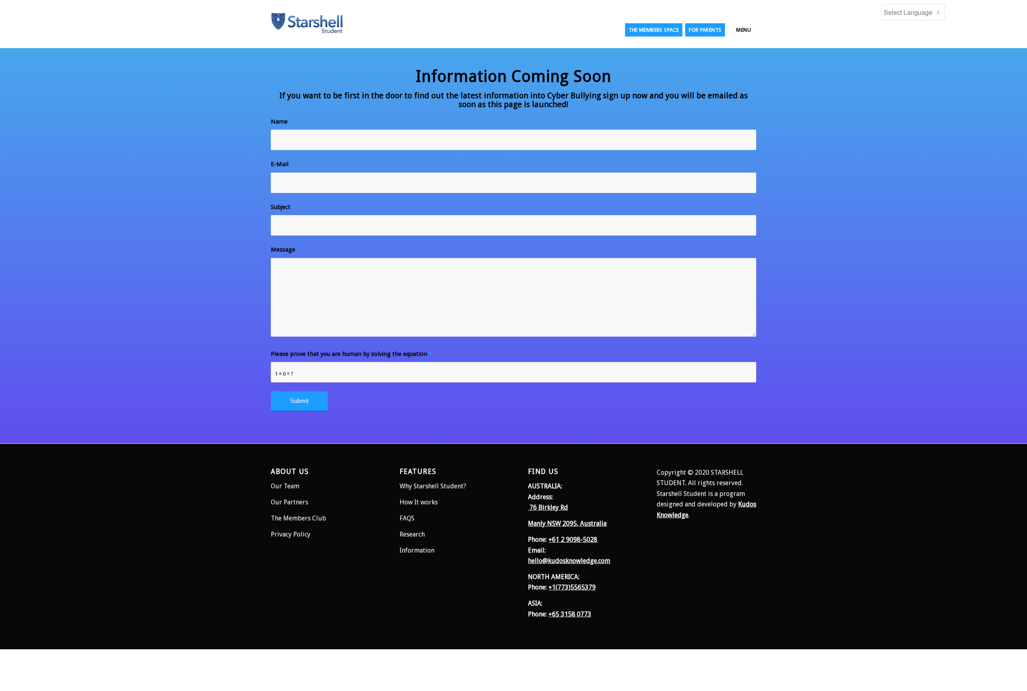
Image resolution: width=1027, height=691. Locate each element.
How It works (419, 502)
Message (285, 249)
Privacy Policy (291, 534)
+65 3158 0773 (569, 614)
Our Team (285, 486)
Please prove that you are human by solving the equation (351, 354)
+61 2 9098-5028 (572, 539)
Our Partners (289, 502)
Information (417, 550)
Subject (283, 207)
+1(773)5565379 (572, 587)
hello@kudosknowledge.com (569, 561)
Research (413, 534)
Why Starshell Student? (433, 486)
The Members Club (298, 518)
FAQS (407, 518)
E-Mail (282, 164)
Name (281, 121)
